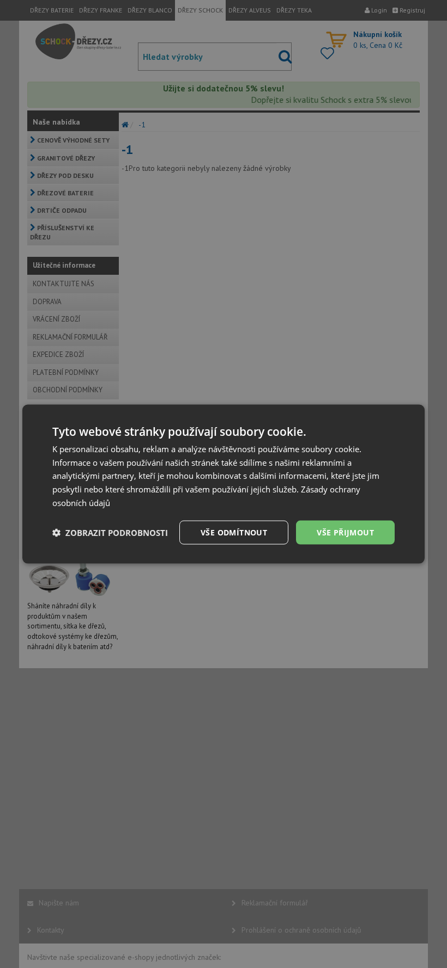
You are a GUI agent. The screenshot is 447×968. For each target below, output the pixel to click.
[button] (110, 533)
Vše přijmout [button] (345, 532)
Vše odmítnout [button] (234, 532)
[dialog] (223, 484)
